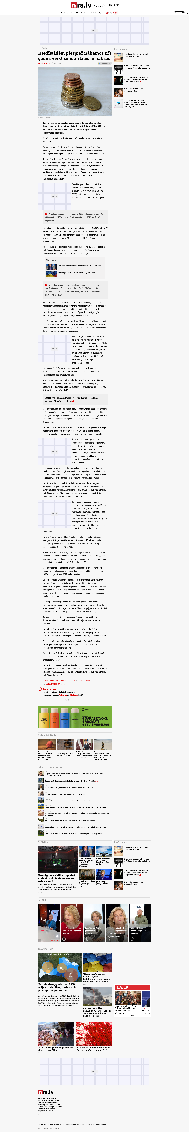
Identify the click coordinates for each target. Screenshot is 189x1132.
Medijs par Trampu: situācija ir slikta (103, 883)
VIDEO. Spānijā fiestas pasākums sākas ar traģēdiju (55, 1048)
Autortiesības (80, 1124)
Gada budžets (83, 680)
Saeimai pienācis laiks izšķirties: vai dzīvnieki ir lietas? (65, 754)
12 (108, 807)
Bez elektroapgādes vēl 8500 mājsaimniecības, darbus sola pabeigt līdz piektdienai (57, 987)
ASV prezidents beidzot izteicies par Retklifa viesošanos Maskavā (79, 266)
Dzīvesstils (74, 13)
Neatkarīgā (65, 13)
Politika (44, 48)
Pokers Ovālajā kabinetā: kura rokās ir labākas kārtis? (67, 801)
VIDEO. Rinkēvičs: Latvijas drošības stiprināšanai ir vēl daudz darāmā (84, 755)
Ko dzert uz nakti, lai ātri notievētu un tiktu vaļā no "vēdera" (70, 821)
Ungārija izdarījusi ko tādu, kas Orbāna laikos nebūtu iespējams (87, 884)
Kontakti (103, 1124)
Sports (101, 13)
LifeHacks (93, 13)
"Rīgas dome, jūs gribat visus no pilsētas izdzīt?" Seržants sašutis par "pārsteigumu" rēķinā (74, 775)
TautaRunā (84, 13)
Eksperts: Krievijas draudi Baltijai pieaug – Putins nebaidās (70, 781)
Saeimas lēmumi (67, 680)
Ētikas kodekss (90, 1124)
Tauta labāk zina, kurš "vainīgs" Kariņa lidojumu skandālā (69, 788)
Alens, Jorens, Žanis (100, 6)
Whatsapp (74, 695)
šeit (73, 401)
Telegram (63, 695)
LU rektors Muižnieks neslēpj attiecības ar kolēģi (65, 794)
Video (42, 900)
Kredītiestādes (50, 680)
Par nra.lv (40, 1124)
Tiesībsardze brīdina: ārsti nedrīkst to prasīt (136, 55)
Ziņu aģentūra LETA (44, 63)
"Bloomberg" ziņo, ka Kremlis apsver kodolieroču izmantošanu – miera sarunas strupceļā (76, 273)
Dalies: (67, 700)
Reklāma (46, 1124)
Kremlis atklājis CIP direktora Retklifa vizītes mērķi (103, 861)
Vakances (97, 1124)
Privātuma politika (59, 1124)
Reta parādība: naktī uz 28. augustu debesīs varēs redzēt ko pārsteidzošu (137, 79)
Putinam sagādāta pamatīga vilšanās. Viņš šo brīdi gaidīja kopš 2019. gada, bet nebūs (97, 1012)
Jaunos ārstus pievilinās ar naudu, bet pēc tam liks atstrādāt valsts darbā (75, 827)
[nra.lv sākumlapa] (81, 5)
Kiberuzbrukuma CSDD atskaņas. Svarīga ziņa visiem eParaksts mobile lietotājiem (135, 103)
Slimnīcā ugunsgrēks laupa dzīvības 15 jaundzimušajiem (137, 67)
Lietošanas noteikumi (70, 1124)
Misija (51, 1124)
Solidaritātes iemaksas (55, 684)
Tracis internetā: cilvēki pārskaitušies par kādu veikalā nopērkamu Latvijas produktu (77, 814)
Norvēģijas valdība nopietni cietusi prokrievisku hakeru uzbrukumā (56, 878)
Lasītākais (120, 49)
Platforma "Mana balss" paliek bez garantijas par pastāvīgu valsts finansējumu (45, 755)
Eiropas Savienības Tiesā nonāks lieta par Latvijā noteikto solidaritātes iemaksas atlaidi (102, 755)
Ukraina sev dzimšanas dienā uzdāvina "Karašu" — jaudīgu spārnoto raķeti (76, 807)
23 (96, 781)
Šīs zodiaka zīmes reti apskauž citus (134, 90)
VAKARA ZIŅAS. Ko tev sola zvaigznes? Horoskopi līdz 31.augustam (73, 834)
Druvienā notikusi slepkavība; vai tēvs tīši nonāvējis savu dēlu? (93, 1048)
